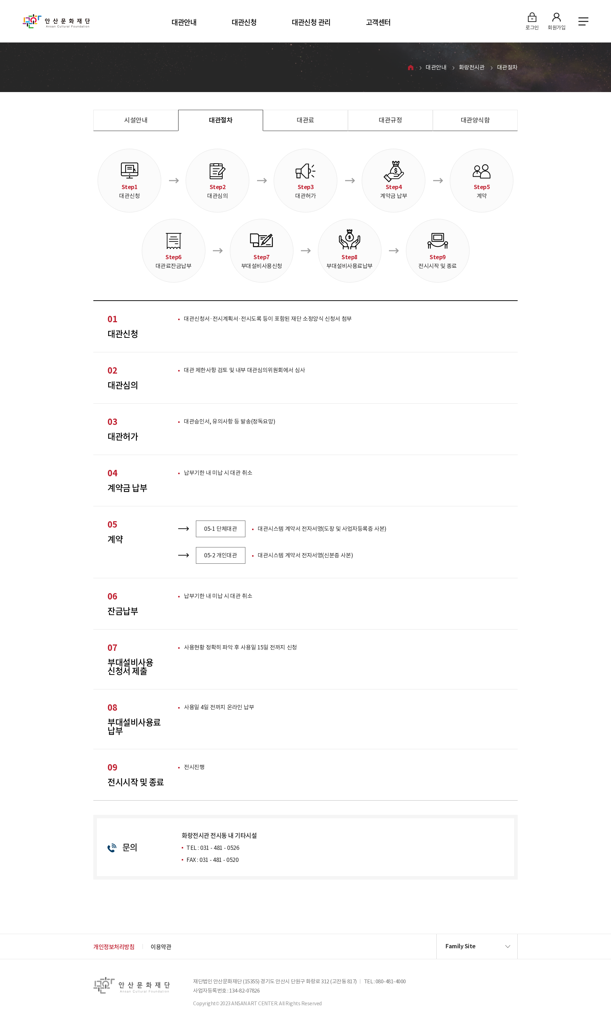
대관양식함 (475, 120)
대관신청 (244, 22)
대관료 (305, 120)
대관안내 (183, 22)
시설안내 (135, 120)
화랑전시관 (472, 67)
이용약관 (161, 946)
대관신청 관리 (311, 22)
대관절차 (507, 67)
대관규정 (390, 120)
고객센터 (378, 22)
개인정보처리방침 (113, 946)
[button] (477, 946)
